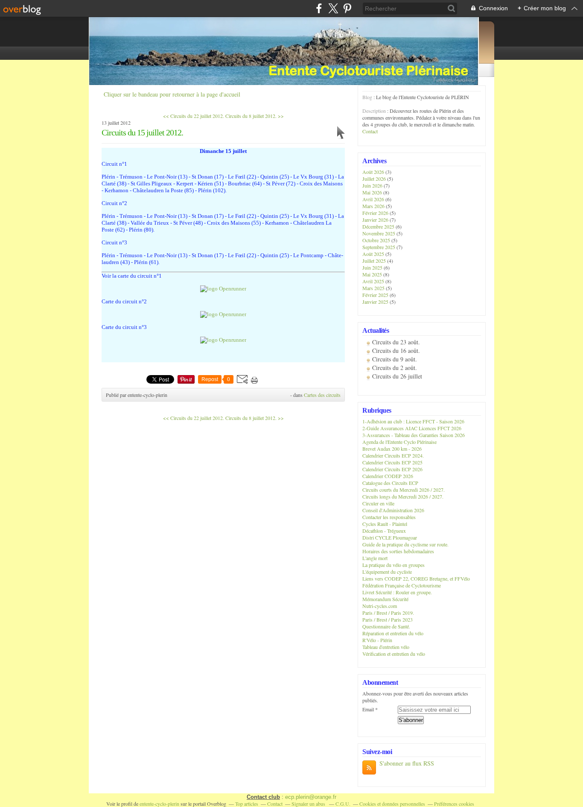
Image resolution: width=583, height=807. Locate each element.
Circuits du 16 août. (396, 350)
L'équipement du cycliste (387, 571)
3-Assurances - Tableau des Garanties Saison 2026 (413, 434)
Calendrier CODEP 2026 (387, 475)
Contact (370, 131)
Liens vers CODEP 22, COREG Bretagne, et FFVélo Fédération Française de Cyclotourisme (416, 582)
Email (368, 709)
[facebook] (319, 8)
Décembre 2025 (379, 226)
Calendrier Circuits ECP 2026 (392, 469)
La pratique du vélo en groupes (393, 564)
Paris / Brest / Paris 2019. (388, 612)
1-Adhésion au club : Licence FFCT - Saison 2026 (413, 421)
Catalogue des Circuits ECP (390, 482)
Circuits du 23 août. (396, 342)
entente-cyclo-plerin (159, 803)
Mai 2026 (372, 192)
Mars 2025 (374, 288)
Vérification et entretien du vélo (393, 653)
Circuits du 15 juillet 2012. (142, 132)
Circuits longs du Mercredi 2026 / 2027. (402, 496)
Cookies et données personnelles (392, 803)
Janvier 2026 (376, 219)
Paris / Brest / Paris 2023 (387, 619)
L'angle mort (375, 558)
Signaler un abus (309, 803)
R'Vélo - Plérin (377, 640)
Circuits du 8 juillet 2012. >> (254, 115)
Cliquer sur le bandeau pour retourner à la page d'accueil (172, 94)
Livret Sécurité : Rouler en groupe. (397, 592)
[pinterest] (347, 8)
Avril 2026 (373, 199)
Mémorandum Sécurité (385, 599)
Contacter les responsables (389, 517)
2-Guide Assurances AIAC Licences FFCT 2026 (411, 428)
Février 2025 (376, 294)
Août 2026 (373, 171)
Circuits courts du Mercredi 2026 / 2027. (403, 489)
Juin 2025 (373, 267)
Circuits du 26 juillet (397, 376)
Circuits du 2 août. (394, 368)
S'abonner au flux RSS (406, 763)
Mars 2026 (374, 205)
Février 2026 (376, 212)
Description (374, 110)
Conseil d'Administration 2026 (393, 510)
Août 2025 (373, 253)
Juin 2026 (373, 185)
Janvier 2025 (376, 301)
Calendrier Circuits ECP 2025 (392, 462)
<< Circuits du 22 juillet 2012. (193, 115)
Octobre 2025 (376, 240)
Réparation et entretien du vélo (392, 633)
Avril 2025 (373, 281)
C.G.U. (342, 803)
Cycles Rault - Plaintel (384, 523)
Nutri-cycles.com (379, 605)
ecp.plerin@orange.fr (310, 797)
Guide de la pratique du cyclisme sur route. (405, 544)
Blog (367, 97)
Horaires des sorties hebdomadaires (398, 551)
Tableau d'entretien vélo (385, 646)
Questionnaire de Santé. (386, 626)
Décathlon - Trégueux (384, 530)
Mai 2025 (372, 274)
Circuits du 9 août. (394, 359)
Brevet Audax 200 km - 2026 (392, 448)
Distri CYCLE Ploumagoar (389, 537)
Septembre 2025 (379, 247)
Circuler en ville (378, 503)
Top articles (246, 803)
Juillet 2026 (374, 178)
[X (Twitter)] (333, 8)
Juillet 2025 (374, 260)
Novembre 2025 (379, 233)
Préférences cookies (454, 803)
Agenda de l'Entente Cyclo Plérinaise (399, 441)
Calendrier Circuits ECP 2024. (393, 455)
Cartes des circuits (322, 394)
